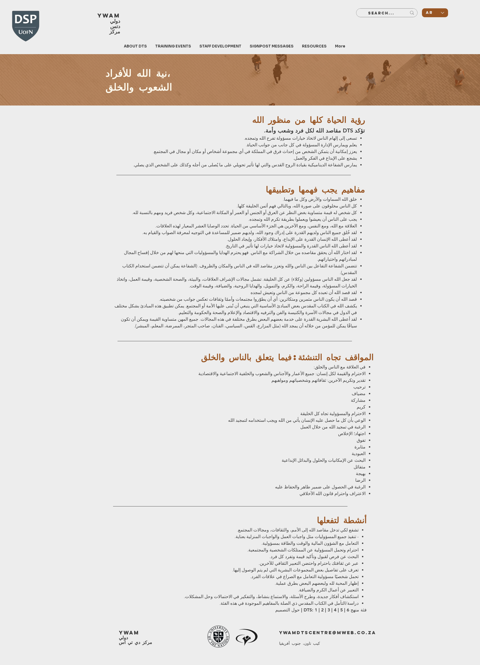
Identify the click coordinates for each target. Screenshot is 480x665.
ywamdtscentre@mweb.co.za (327, 632)
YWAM (108, 15)
